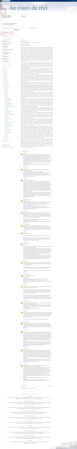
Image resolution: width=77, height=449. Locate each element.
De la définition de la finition (9, 106)
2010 (5, 81)
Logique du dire (7, 112)
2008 (5, 141)
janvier (6, 137)
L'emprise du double (7, 52)
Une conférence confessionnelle (10, 121)
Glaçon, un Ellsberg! (8, 98)
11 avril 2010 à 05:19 (25, 272)
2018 (5, 68)
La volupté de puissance (8, 123)
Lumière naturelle (29, 401)
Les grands (5, 50)
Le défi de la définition (8, 100)
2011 (5, 80)
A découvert (29, 396)
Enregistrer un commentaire (24, 384)
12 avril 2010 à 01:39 (25, 347)
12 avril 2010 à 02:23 (25, 382)
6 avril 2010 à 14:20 (25, 166)
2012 (5, 78)
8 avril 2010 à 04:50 (25, 230)
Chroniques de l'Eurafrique (8, 49)
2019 (5, 67)
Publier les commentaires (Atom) (30, 388)
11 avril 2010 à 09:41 (25, 309)
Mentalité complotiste (8, 129)
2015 (5, 73)
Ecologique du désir (8, 126)
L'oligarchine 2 (7, 117)
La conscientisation (29, 430)
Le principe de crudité (29, 415)
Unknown (24, 168)
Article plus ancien (50, 386)
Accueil (37, 386)
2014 (5, 75)
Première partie (6, 53)
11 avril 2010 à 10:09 (25, 320)
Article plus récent (23, 386)
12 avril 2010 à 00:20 (25, 329)
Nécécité (6, 109)
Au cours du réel (28, 7)
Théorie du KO (7, 101)
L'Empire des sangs (29, 435)
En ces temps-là (6, 46)
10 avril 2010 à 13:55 (25, 241)
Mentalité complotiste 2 (8, 124)
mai (5, 94)
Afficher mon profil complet (8, 147)
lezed (24, 152)
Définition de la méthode (8, 104)
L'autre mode (7, 97)
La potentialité (29, 420)
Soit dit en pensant (7, 43)
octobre (6, 86)
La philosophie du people (8, 111)
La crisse (6, 120)
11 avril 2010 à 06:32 (25, 283)
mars (6, 134)
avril (5, 95)
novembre (6, 84)
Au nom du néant (7, 41)
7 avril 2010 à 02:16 (25, 177)
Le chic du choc (7, 108)
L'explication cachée (29, 406)
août (5, 89)
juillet (6, 91)
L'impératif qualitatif (8, 132)
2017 (5, 70)
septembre (6, 87)
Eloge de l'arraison (7, 131)
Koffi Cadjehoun (25, 199)
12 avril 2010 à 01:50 (25, 362)
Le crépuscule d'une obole (9, 103)
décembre (6, 83)
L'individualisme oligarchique (9, 114)
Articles (5, 34)
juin (5, 92)
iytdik (24, 231)
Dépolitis (6, 115)
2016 (5, 72)
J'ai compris (29, 425)
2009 (5, 139)
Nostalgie (29, 440)
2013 (5, 76)
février (6, 136)
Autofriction (7, 128)
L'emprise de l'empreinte (8, 118)
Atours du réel (6, 46)
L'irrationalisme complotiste (29, 410)
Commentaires (6, 36)
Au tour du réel (6, 56)
